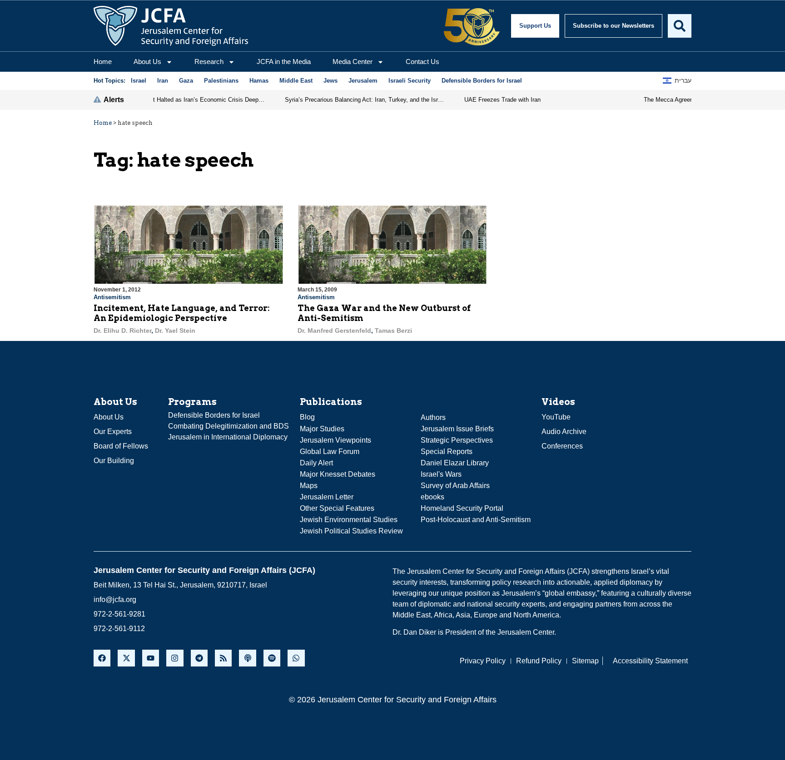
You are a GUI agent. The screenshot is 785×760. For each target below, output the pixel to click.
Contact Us (422, 61)
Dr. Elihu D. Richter (122, 330)
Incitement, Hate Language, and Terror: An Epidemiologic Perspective (182, 313)
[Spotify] (271, 658)
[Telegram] (199, 658)
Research (209, 61)
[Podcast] (247, 658)
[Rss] (223, 658)
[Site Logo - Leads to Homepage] (171, 26)
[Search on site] (679, 26)
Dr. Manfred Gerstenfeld (334, 330)
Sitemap (585, 661)
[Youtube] (150, 658)
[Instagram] (174, 658)
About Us (147, 61)
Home (103, 61)
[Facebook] (102, 658)
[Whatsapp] (296, 658)
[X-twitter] (126, 658)
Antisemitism (112, 297)
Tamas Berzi (393, 330)
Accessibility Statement (650, 661)
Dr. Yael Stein (175, 330)
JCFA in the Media (284, 61)
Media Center (353, 61)
